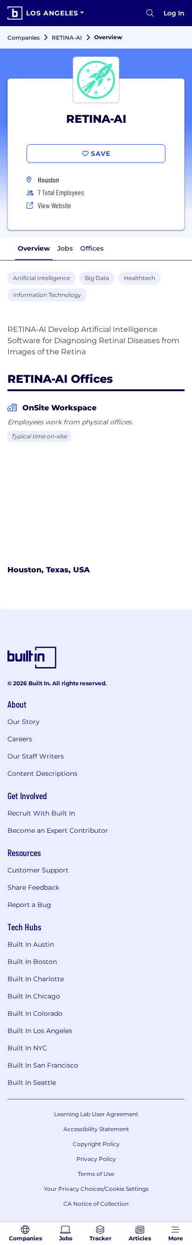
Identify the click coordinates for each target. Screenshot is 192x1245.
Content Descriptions (42, 773)
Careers (19, 739)
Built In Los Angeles (39, 1031)
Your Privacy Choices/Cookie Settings (96, 1188)
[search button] (150, 13)
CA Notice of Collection (96, 1203)
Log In (174, 13)
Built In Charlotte (35, 979)
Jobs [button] (65, 248)
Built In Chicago (33, 996)
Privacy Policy (96, 1158)
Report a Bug (29, 904)
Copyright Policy (96, 1143)
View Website (54, 205)
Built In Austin (30, 944)
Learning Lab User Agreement (96, 1114)
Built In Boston (32, 961)
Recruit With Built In (41, 813)
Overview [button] (34, 248)
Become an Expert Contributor (57, 830)
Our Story (23, 721)
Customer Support (38, 870)
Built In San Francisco (42, 1065)
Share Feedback (33, 887)
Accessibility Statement (96, 1128)
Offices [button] (91, 248)
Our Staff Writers (35, 756)
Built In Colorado (34, 1013)
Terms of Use (96, 1173)
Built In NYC (27, 1048)
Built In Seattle (31, 1082)
